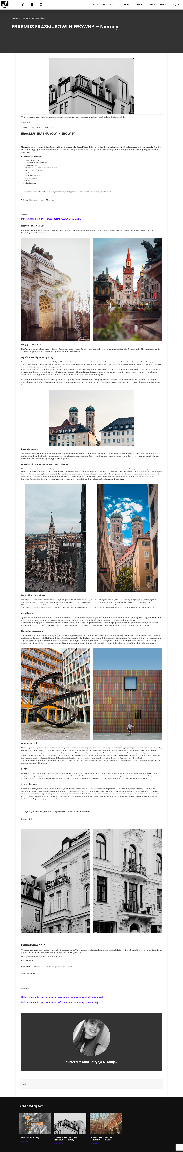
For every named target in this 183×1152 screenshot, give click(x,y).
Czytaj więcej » (24, 1141)
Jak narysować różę (29, 1137)
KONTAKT (164, 5)
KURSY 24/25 (124, 5)
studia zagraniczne (38, 18)
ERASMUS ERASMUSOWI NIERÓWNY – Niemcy (65, 1138)
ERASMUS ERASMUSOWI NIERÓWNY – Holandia (101, 1138)
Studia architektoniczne (21, 18)
